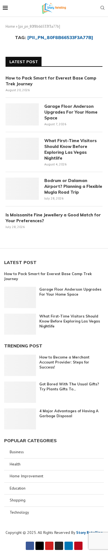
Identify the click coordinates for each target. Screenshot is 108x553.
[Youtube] (49, 546)
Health (15, 464)
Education (17, 488)
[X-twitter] (39, 546)
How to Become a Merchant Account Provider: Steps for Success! (64, 362)
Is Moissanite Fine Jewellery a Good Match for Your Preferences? (53, 217)
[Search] (102, 8)
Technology (19, 512)
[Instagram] (59, 546)
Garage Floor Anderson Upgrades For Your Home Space (70, 112)
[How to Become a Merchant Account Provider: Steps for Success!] (20, 365)
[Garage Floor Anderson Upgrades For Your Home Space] (22, 114)
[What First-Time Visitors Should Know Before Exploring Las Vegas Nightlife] (22, 149)
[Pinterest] (78, 546)
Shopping (17, 500)
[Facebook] (30, 546)
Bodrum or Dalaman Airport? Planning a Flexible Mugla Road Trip (73, 186)
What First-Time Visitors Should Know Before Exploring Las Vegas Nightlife (70, 149)
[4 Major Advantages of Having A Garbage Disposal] (20, 419)
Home (10, 26)
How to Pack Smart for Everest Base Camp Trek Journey (51, 80)
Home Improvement (26, 475)
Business (17, 451)
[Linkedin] (69, 546)
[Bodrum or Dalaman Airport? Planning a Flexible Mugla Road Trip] (22, 189)
